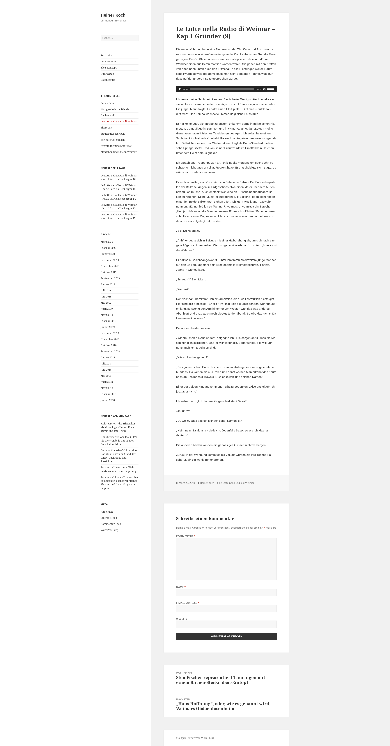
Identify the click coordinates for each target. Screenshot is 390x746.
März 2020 (107, 241)
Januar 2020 (108, 254)
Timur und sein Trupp (113, 431)
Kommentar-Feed (111, 524)
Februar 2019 (108, 321)
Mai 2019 (106, 302)
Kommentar (185, 536)
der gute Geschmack (113, 139)
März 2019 (107, 315)
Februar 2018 (108, 394)
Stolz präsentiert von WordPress (195, 738)
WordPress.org (109, 530)
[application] (226, 89)
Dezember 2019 (110, 260)
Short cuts (106, 127)
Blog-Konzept (109, 67)
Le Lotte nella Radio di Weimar (119, 121)
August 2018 (108, 357)
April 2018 (107, 382)
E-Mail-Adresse (187, 603)
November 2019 (110, 266)
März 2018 (107, 388)
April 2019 (107, 308)
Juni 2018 (106, 369)
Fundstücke (107, 103)
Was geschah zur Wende (115, 109)
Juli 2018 (106, 363)
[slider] (271, 88)
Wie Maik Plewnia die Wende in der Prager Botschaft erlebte (119, 440)
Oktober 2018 (109, 345)
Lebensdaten (108, 61)
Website (181, 618)
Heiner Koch (113, 15)
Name (181, 587)
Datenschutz (108, 79)
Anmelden (107, 511)
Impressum (107, 73)
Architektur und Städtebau (116, 146)
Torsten (105, 467)
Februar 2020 (108, 248)
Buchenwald (108, 115)
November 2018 (110, 339)
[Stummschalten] (264, 89)
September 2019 (110, 278)
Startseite (106, 55)
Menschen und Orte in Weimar (119, 152)
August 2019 (108, 284)
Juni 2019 (106, 296)
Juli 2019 (106, 290)
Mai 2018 (106, 375)
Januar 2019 (108, 327)
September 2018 (110, 351)
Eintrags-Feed (109, 517)
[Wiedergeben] (180, 89)
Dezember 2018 (110, 333)
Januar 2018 (108, 400)
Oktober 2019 (109, 272)
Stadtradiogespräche (113, 133)
